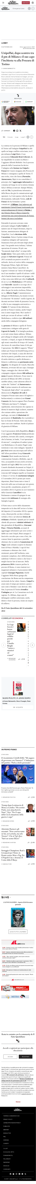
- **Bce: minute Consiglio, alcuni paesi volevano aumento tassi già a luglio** (16, 957)
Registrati (25, 1056)
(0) (24, 659)
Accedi (10, 1056)
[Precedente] (3, 645)
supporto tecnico (26, 1094)
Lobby (4, 43)
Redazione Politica (8, 797)
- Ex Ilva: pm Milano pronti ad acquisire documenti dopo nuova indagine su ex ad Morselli (17, 966)
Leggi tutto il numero (18, 932)
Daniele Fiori (6, 864)
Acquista (18, 707)
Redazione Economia (11, 659)
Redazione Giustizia (8, 842)
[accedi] (32, 2)
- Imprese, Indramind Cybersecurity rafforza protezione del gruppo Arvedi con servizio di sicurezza (17, 952)
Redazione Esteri (7, 821)
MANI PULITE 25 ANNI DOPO (16, 698)
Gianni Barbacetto (8, 68)
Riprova (18, 1101)
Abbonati (25, 3)
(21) (34, 842)
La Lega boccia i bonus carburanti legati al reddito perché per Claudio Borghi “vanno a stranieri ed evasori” (11, 639)
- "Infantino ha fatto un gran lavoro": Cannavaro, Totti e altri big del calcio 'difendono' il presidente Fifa (17, 961)
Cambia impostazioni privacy (12, 1122)
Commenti (7, 130)
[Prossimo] (32, 645)
